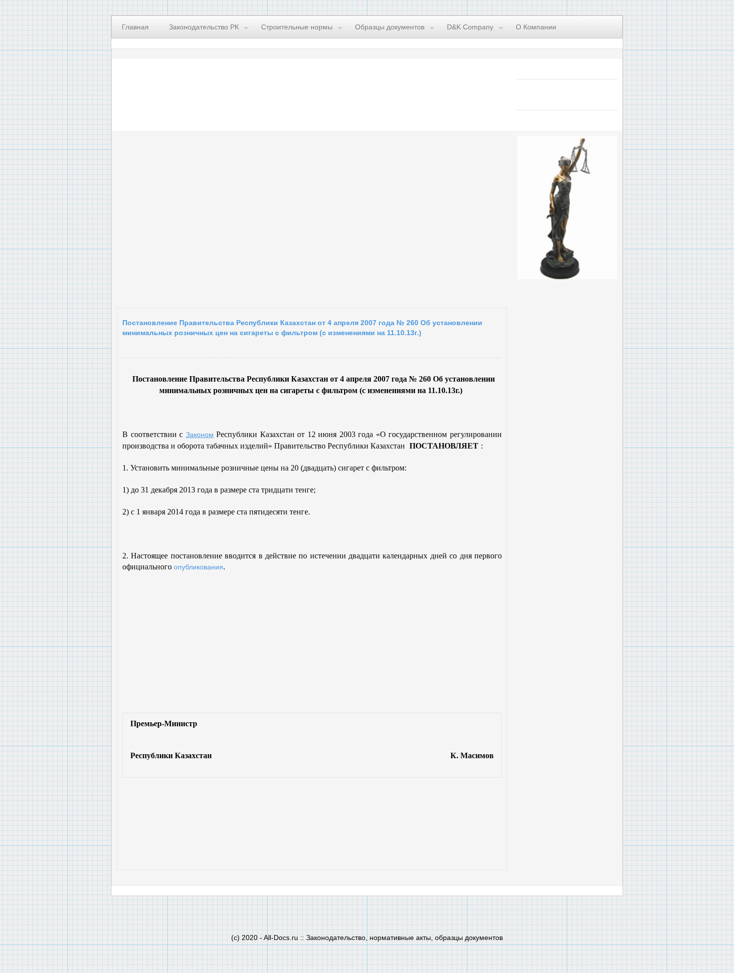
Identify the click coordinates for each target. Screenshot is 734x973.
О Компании (536, 27)
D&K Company (470, 27)
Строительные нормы (297, 27)
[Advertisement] (239, 217)
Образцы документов (389, 27)
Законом (200, 435)
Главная (135, 27)
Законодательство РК (204, 27)
